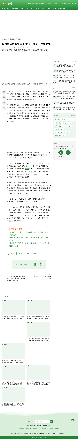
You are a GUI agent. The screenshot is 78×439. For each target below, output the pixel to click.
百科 (27, 8)
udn (3, 39)
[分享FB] (4, 92)
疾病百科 (40, 428)
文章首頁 (51, 428)
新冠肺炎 (12, 39)
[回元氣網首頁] (9, 3)
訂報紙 (53, 433)
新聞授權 (26, 433)
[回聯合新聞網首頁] (3, 3)
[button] (75, 8)
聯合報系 (48, 433)
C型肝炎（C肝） (59, 132)
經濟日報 (37, 3)
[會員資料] (73, 3)
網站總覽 (64, 433)
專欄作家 (57, 428)
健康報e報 (31, 421)
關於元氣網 (21, 428)
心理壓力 (36, 174)
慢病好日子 (61, 8)
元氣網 (7, 39)
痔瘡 (70, 123)
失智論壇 (15, 8)
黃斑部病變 (58, 135)
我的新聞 (67, 3)
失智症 (69, 126)
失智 (49, 8)
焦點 (3, 8)
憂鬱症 (27, 169)
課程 (37, 8)
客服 (21, 433)
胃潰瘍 (67, 132)
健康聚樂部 (28, 428)
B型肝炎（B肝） (59, 129)
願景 (61, 3)
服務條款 (32, 433)
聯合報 (31, 3)
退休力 (43, 8)
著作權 (36, 433)
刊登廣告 (13, 433)
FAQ (18, 433)
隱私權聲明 (41, 433)
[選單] (75, 3)
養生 (8, 8)
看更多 (73, 61)
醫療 (21, 8)
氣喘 (64, 135)
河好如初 (44, 3)
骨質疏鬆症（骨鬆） (60, 126)
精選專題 (35, 428)
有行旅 (57, 3)
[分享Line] (4, 97)
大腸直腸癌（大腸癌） (61, 123)
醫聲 (54, 8)
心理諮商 (10, 99)
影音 (32, 8)
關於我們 (59, 433)
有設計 (51, 3)
